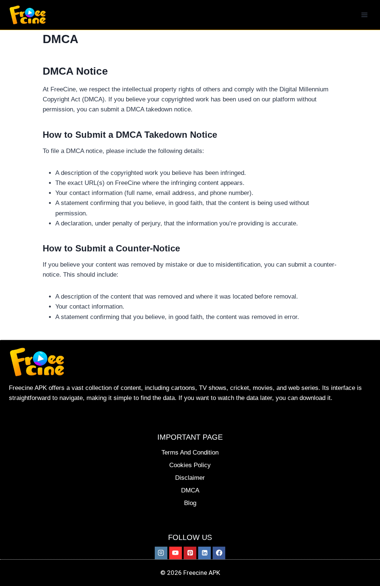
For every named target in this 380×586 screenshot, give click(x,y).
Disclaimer (190, 477)
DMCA (190, 490)
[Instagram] (161, 553)
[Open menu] (364, 14)
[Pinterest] (190, 553)
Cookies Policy (190, 465)
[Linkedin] (204, 553)
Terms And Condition (190, 452)
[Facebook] (219, 553)
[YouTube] (175, 553)
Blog (190, 503)
